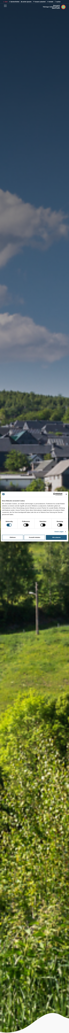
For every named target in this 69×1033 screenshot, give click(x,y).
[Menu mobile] (5, 6)
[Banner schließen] (66, 494)
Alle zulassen (56, 537)
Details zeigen (59, 531)
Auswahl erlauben (34, 537)
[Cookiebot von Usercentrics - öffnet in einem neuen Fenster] (54, 494)
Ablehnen (13, 537)
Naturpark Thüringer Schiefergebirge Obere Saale (42, 7)
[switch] (26, 525)
